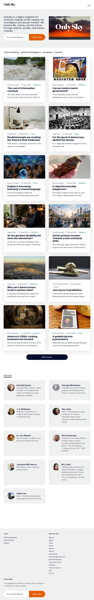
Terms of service (54, 568)
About (51, 546)
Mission (51, 548)
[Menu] (89, 5)
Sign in (51, 540)
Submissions (53, 554)
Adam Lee (56, 134)
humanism (48, 52)
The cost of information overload (21, 89)
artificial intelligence (31, 52)
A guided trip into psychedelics (63, 338)
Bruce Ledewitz (58, 85)
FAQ (50, 570)
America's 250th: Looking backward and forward (22, 338)
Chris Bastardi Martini (60, 284)
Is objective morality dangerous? (64, 188)
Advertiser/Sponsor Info (57, 557)
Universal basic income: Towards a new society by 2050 (67, 238)
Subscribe (37, 37)
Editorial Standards (55, 559)
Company (52, 565)
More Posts (47, 357)
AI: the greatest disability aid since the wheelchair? (24, 237)
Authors (8, 375)
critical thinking (11, 52)
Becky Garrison (58, 333)
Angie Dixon (11, 134)
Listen (51, 543)
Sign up (51, 537)
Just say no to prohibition (67, 290)
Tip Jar (51, 573)
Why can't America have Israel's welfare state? (21, 288)
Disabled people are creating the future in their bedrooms (24, 138)
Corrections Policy (55, 562)
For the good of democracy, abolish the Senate (68, 138)
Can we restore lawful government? (65, 89)
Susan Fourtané (13, 85)
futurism (58, 52)
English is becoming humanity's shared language (24, 188)
